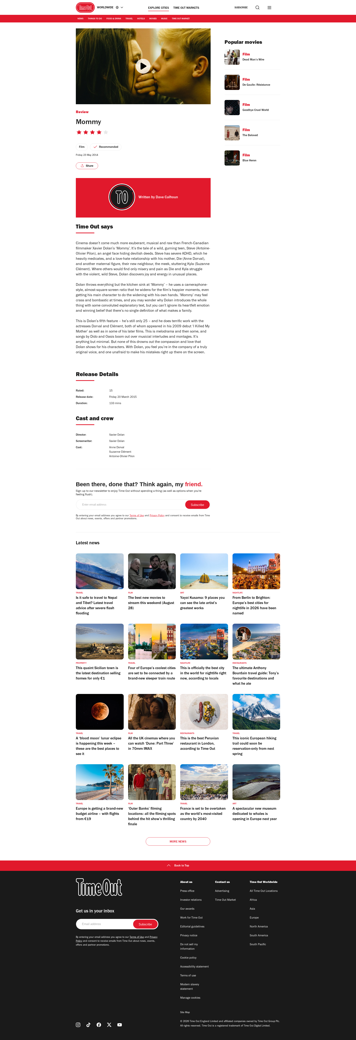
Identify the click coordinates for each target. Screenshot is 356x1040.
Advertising (222, 891)
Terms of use (188, 975)
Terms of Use (137, 516)
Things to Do (95, 19)
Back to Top (181, 865)
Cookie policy (188, 958)
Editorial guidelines (192, 926)
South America (259, 935)
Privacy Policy (157, 516)
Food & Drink (113, 19)
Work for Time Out (191, 917)
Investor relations (191, 900)
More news (178, 841)
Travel (129, 19)
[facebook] (99, 1025)
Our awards (187, 909)
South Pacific (258, 944)
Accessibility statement (194, 966)
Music (164, 19)
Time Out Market (181, 19)
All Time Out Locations (264, 891)
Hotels (141, 19)
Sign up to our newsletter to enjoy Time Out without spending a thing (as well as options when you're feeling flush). (138, 493)
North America (259, 926)
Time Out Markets (186, 8)
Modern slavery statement (189, 987)
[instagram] (78, 1025)
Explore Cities (158, 8)
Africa (253, 900)
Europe (254, 917)
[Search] (257, 7)
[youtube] (119, 1025)
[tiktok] (88, 1025)
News (80, 19)
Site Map (185, 1012)
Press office (187, 891)
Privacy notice (188, 935)
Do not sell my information (189, 947)
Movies (153, 19)
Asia (252, 909)
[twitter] (109, 1025)
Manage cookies (190, 998)
